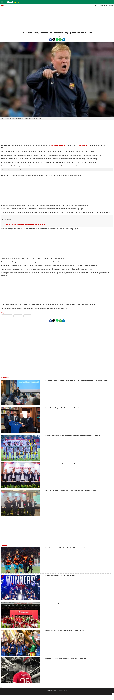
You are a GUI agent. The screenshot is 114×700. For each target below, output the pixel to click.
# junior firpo (18, 316)
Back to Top (57, 693)
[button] (2, 1)
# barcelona (27, 316)
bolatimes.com (53, 690)
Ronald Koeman (83, 145)
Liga (2, 5)
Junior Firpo (62, 145)
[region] (57, 18)
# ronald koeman (7, 316)
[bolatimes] (13, 2)
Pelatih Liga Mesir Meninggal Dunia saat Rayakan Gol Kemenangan (25, 224)
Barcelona (54, 145)
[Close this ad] (113, 694)
